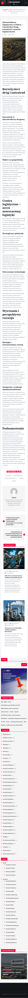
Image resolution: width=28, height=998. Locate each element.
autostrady (8, 475)
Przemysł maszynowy (8, 795)
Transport (5, 847)
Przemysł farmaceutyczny (9, 782)
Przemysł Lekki (6, 789)
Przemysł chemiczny (8, 772)
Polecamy (5, 751)
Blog (11, 9)
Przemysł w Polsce (10, 868)
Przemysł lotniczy (7, 792)
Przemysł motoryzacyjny (9, 806)
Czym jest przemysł (10, 875)
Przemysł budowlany (8, 765)
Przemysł (4, 34)
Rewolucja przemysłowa (9, 840)
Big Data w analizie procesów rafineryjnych (11, 725)
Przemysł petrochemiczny (9, 816)
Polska (14, 481)
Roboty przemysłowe (8, 843)
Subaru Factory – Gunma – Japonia (9, 711)
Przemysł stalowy (7, 823)
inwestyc (22, 478)
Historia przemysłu (7, 741)
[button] (24, 951)
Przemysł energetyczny (8, 778)
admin (14, 497)
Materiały (5, 744)
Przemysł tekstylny (7, 826)
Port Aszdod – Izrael (6, 701)
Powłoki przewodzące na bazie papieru (10, 715)
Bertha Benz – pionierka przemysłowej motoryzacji (13, 718)
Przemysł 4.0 (6, 761)
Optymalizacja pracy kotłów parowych (10, 705)
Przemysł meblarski (8, 799)
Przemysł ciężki (7, 775)
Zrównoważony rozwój (8, 853)
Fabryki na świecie (7, 737)
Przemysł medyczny (8, 802)
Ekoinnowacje (6, 734)
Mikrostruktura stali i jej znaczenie (10, 708)
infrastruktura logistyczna (11, 478)
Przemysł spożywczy (8, 819)
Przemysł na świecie (11, 864)
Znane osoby (6, 850)
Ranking (5, 836)
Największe (6, 748)
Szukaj (4, 659)
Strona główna (5, 9)
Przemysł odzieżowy (8, 809)
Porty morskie (6, 754)
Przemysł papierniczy (8, 812)
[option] (14, 966)
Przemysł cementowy (8, 768)
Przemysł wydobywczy (8, 830)
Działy (4, 863)
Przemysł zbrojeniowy (8, 833)
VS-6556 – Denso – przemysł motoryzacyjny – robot (13, 721)
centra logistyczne (18, 475)
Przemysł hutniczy (7, 785)
